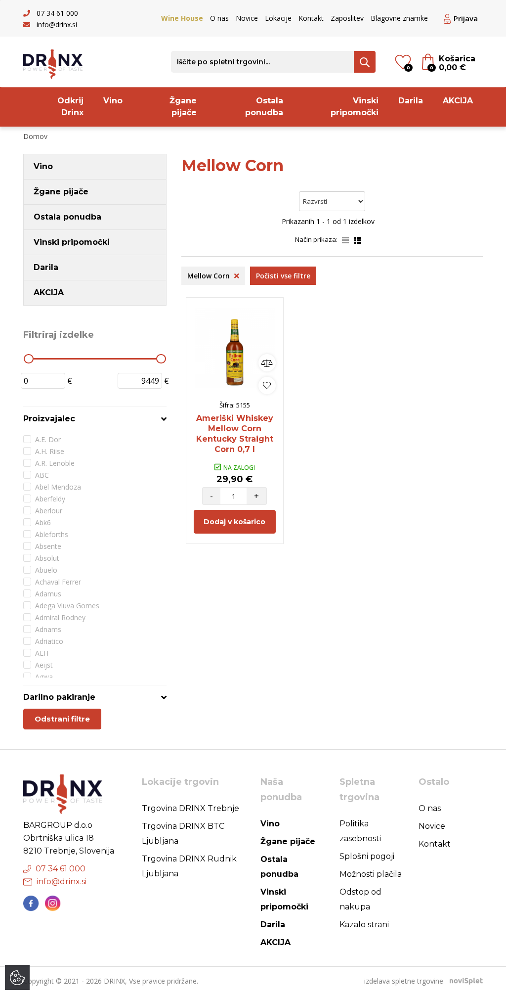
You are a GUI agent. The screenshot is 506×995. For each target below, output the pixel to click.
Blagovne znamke (399, 18)
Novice (247, 18)
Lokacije (278, 18)
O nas (219, 18)
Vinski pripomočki (355, 106)
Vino (113, 100)
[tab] (95, 418)
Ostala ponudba (264, 106)
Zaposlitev (347, 18)
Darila (410, 100)
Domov (35, 136)
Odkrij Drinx (70, 106)
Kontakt (311, 18)
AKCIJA (458, 100)
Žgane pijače (183, 106)
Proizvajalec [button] (49, 418)
